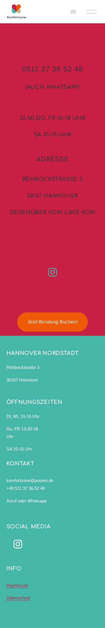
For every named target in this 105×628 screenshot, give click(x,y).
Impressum (17, 585)
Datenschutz (18, 597)
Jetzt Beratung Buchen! (52, 321)
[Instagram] (52, 272)
